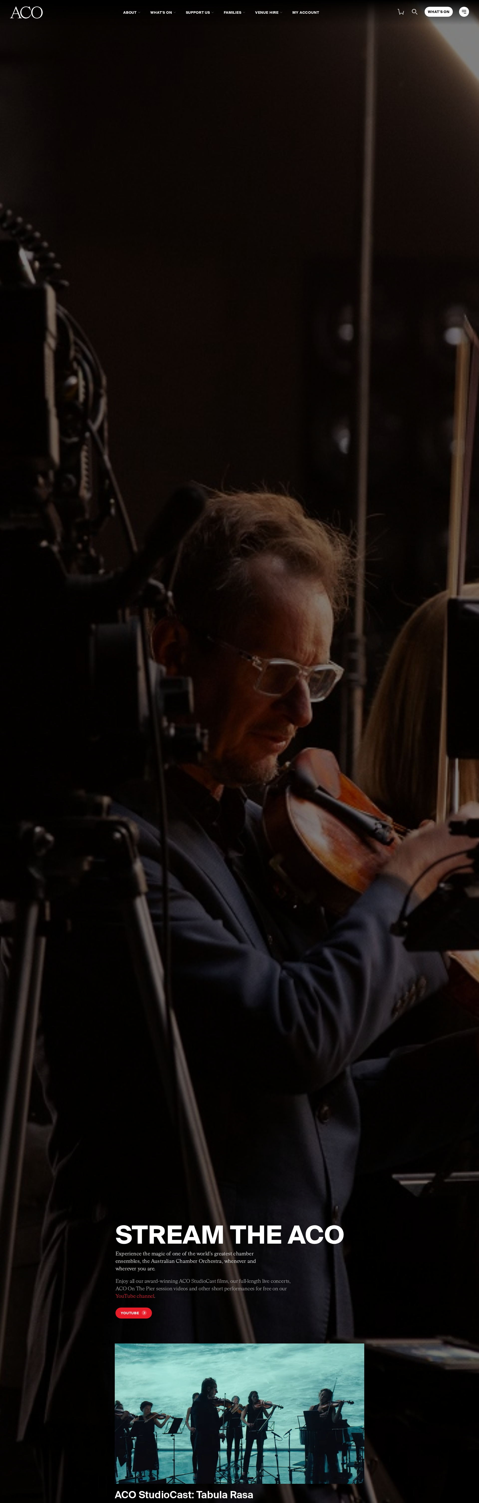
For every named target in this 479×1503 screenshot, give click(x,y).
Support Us (198, 12)
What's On (161, 12)
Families (232, 12)
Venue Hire (267, 12)
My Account (305, 12)
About (130, 12)
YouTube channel (135, 1296)
